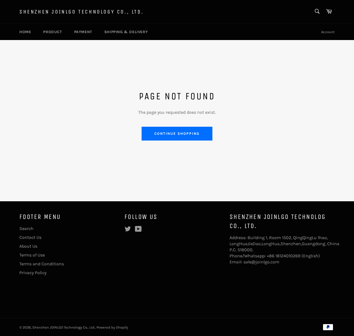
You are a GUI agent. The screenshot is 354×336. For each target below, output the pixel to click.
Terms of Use (32, 255)
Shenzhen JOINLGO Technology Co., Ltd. (81, 12)
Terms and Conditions (41, 263)
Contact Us (30, 237)
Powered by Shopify (112, 327)
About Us (28, 246)
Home (25, 32)
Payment (83, 32)
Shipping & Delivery (126, 32)
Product (52, 32)
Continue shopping (176, 133)
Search (26, 228)
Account (328, 32)
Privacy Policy (32, 272)
